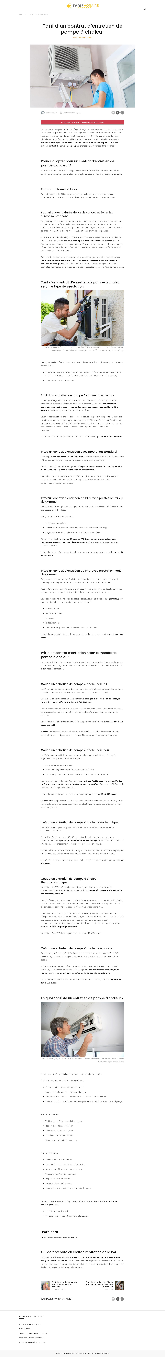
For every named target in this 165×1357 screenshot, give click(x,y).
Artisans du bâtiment (82, 37)
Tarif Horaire (70, 1353)
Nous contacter (25, 1329)
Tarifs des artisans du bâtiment (31, 1338)
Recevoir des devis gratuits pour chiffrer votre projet (82, 122)
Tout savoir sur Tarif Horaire (30, 1324)
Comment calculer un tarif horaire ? (33, 1333)
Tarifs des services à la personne (32, 1342)
